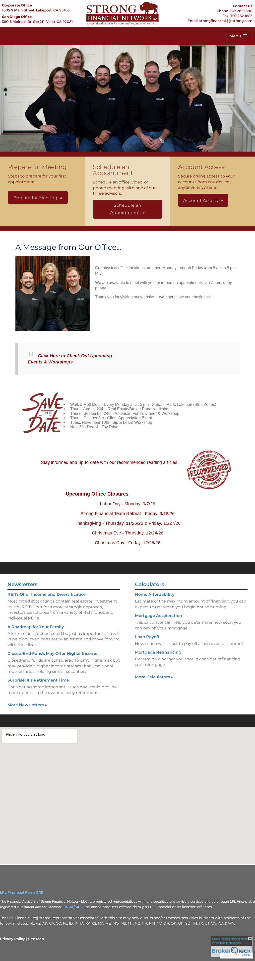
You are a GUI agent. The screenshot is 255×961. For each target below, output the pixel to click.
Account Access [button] (200, 200)
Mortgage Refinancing (158, 652)
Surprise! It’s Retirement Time (38, 680)
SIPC (79, 907)
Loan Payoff (147, 636)
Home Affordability (154, 594)
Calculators (149, 584)
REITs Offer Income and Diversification (46, 594)
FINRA (68, 907)
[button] (238, 36)
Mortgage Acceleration (158, 615)
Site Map (36, 939)
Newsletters (22, 584)
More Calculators (154, 677)
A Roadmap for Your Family (35, 626)
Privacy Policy (12, 939)
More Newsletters (27, 704)
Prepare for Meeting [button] (35, 197)
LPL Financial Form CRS (21, 892)
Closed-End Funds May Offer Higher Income (52, 653)
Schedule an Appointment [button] (125, 209)
